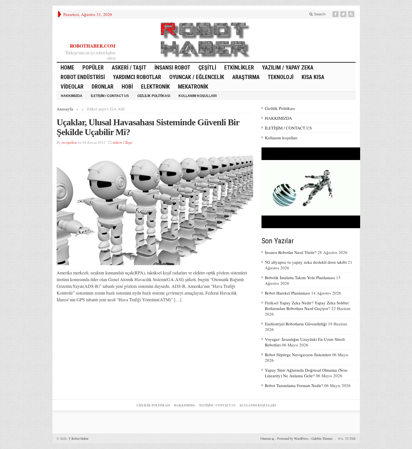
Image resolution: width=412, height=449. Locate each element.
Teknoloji (280, 77)
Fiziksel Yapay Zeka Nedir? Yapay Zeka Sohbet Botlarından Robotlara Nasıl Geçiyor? (307, 305)
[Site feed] (352, 14)
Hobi (127, 86)
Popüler (93, 67)
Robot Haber (78, 438)
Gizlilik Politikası (153, 96)
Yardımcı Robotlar (137, 77)
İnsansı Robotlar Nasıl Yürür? (290, 252)
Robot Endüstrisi (83, 77)
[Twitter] (344, 14)
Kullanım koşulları (198, 96)
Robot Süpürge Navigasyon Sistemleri (298, 354)
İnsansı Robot (172, 67)
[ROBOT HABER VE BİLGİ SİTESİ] (206, 40)
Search (319, 14)
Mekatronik (193, 86)
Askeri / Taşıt (129, 67)
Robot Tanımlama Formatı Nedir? (294, 385)
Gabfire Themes (322, 438)
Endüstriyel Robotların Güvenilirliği (296, 324)
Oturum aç (267, 438)
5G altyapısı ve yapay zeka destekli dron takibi (306, 262)
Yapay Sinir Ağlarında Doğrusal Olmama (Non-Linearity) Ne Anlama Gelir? (306, 372)
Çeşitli (207, 67)
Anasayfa (65, 109)
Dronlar (103, 86)
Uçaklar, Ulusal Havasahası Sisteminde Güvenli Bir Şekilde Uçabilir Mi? (148, 127)
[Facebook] (336, 14)
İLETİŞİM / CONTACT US (110, 96)
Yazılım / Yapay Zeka (287, 67)
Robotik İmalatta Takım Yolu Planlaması (300, 277)
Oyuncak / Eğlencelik (196, 77)
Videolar (72, 86)
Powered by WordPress (293, 438)
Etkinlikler (239, 67)
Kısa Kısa (313, 77)
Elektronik (155, 86)
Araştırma (246, 77)
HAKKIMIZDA (71, 96)
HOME (67, 67)
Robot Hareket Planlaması (287, 293)
